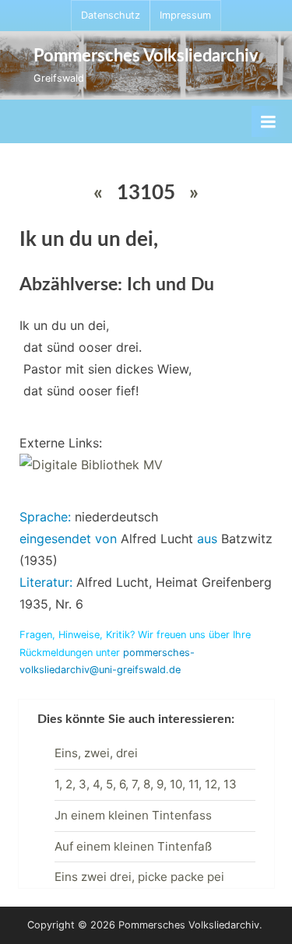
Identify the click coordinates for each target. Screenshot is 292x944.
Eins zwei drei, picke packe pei (139, 876)
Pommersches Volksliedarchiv (146, 56)
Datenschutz (110, 15)
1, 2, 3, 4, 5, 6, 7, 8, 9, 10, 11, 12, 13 (146, 784)
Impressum (185, 15)
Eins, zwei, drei (96, 753)
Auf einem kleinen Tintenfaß (133, 846)
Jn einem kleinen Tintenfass (133, 815)
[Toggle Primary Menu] (268, 121)
